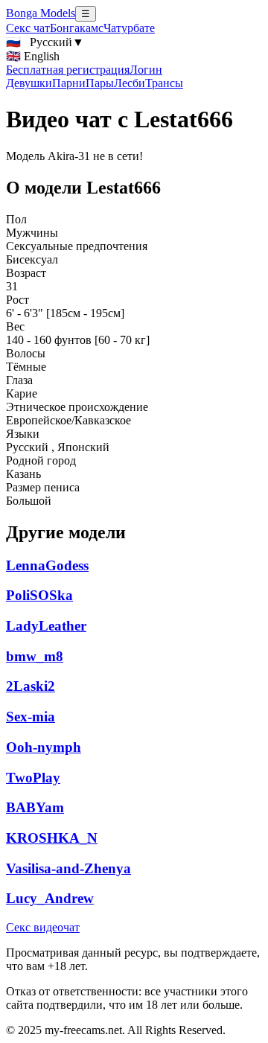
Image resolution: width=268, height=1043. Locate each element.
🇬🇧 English (33, 56)
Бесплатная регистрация (68, 69)
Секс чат (28, 28)
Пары (100, 83)
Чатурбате (129, 28)
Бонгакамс (76, 28)
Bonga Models (40, 13)
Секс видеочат (43, 927)
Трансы (164, 83)
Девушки (29, 83)
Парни (69, 83)
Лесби (129, 83)
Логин (146, 69)
